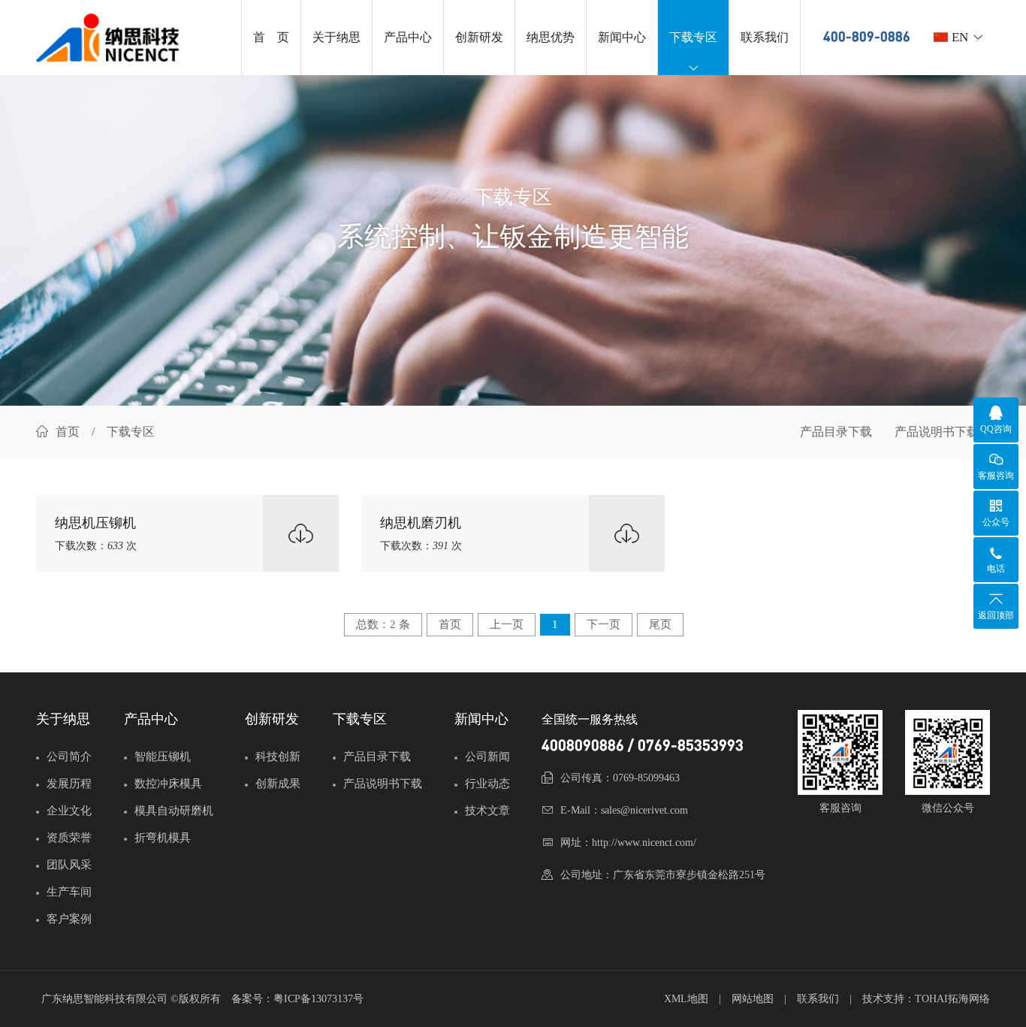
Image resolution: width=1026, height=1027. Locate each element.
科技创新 (277, 757)
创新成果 (277, 784)
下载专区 (693, 37)
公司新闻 (487, 757)
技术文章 (487, 811)
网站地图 (753, 998)
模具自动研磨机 (173, 811)
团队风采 (69, 865)
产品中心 (408, 37)
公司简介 (69, 757)
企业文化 (69, 811)
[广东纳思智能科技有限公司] (115, 37)
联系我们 (765, 37)
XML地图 (686, 998)
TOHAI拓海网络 (952, 998)
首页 (68, 431)
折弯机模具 (162, 838)
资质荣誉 (69, 838)
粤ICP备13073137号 (318, 998)
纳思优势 (551, 37)
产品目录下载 (836, 431)
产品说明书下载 (937, 431)
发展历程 (69, 784)
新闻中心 (622, 37)
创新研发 (479, 37)
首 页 (271, 37)
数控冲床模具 (168, 784)
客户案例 (69, 919)
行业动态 (487, 784)
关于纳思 (336, 37)
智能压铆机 (162, 757)
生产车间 (69, 892)
